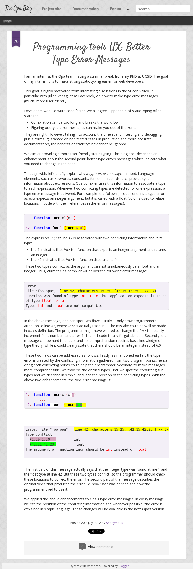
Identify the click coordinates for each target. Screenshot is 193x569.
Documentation (85, 8)
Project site (51, 8)
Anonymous (114, 523)
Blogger (124, 566)
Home (7, 21)
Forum (115, 8)
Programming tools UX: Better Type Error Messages (91, 53)
